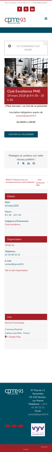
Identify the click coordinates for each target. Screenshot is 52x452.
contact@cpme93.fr (39, 3)
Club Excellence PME (40, 182)
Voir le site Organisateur (16, 270)
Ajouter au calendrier (21, 134)
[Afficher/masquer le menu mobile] (46, 18)
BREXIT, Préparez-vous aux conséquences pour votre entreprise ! (20, 180)
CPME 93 (9, 245)
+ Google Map (14, 336)
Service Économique (14, 322)
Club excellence (12, 224)
